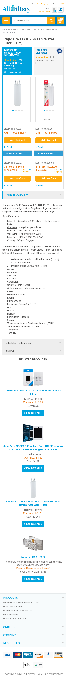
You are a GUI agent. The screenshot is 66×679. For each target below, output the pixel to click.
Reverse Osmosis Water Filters (19, 610)
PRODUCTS (10, 597)
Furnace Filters (10, 614)
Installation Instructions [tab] (18, 343)
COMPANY (9, 635)
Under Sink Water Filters (15, 618)
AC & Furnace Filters (33, 557)
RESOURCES (11, 643)
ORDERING (10, 627)
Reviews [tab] (10, 350)
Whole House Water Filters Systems (21, 602)
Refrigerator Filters (10, 29)
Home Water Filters (13, 606)
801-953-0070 (44, 11)
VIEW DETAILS (33, 413)
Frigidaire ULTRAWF (30, 29)
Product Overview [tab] (16, 194)
